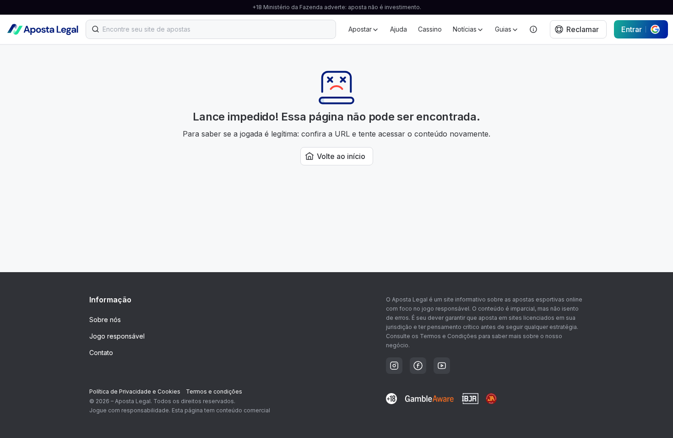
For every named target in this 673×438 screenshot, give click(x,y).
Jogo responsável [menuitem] (117, 336)
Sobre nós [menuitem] (105, 319)
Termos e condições (214, 391)
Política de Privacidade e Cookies (134, 391)
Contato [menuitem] (101, 352)
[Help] (533, 29)
